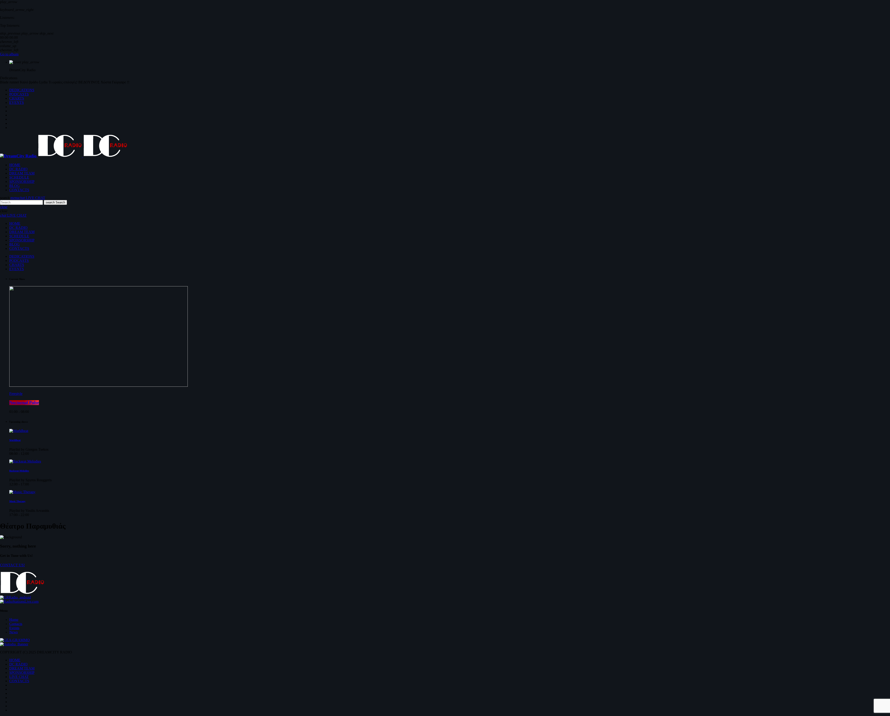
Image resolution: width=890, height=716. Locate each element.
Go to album (9, 54)
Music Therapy (17, 501)
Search (55, 202)
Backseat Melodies (19, 470)
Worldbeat (15, 440)
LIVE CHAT (32, 198)
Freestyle (15, 394)
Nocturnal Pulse (24, 402)
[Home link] (63, 156)
